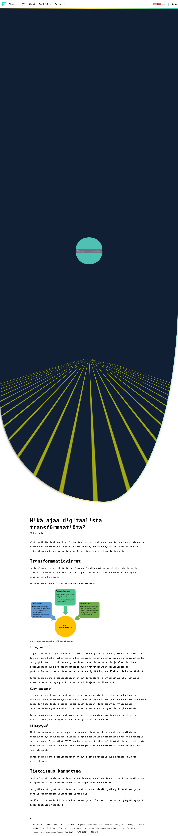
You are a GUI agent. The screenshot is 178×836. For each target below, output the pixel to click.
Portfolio (45, 4)
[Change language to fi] (163, 4)
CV (23, 4)
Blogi (31, 4)
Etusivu (13, 4)
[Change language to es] (159, 4)
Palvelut (60, 4)
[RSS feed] (172, 4)
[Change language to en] (154, 4)
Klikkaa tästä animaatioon (89, 251)
